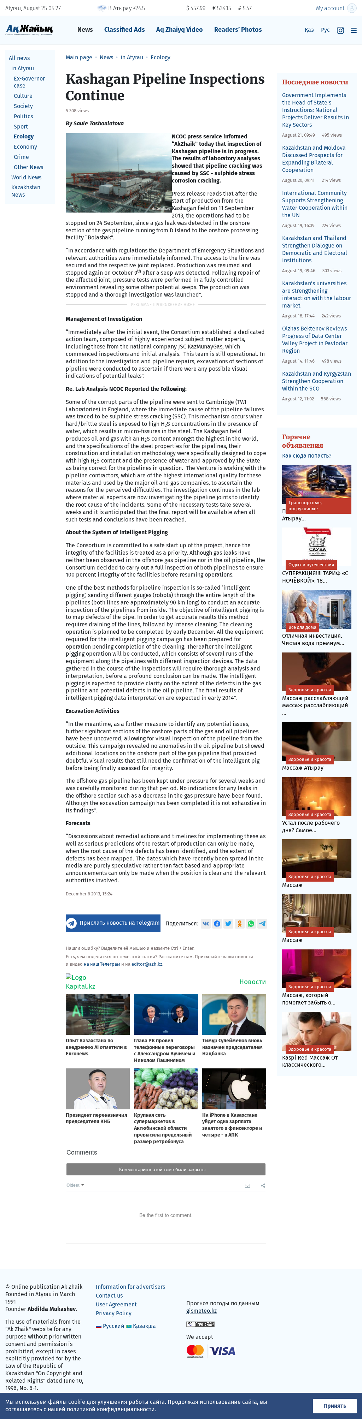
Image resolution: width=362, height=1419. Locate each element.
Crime (21, 157)
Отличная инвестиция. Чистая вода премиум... (313, 635)
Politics (23, 116)
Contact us (109, 1295)
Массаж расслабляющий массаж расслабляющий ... (315, 701)
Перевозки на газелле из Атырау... (315, 511)
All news (19, 58)
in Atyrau (22, 68)
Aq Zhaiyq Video (179, 30)
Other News (28, 167)
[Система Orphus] (200, 1323)
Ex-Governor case (29, 82)
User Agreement (116, 1304)
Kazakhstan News (25, 191)
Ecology (24, 136)
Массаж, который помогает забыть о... (308, 995)
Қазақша (144, 1326)
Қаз (309, 29)
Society (23, 106)
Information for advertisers (130, 1286)
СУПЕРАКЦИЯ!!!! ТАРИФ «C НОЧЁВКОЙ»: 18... (315, 573)
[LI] (201, 1288)
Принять (334, 1405)
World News (26, 177)
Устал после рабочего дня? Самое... (311, 823)
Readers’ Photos (238, 30)
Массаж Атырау (306, 764)
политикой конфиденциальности (111, 1409)
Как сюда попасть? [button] (306, 455)
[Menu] (354, 30)
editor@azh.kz (147, 964)
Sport (21, 126)
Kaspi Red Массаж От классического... (310, 1057)
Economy (25, 146)
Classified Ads (124, 30)
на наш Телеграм (102, 964)
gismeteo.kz (201, 1310)
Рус (325, 29)
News (85, 30)
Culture (23, 96)
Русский (113, 1326)
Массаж (306, 881)
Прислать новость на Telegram (120, 922)
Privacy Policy (114, 1313)
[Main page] (29, 29)
